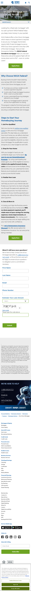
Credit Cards (4, 439)
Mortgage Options (12, 416)
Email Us (4, 395)
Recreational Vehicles (6, 434)
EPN (2, 517)
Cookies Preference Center (15, 580)
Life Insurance (4, 485)
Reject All (15, 584)
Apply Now (15, 66)
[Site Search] (29, 3)
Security (3, 511)
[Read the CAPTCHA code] (19, 308)
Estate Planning (5, 487)
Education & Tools (5, 501)
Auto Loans (4, 432)
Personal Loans (5, 444)
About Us (3, 505)
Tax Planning (4, 483)
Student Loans (4, 452)
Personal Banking (5, 413)
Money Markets (5, 472)
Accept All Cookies (15, 588)
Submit (9, 325)
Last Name (6, 275)
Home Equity (4, 427)
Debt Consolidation (6, 446)
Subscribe (15, 552)
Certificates (4, 466)
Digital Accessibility (6, 509)
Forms (2, 513)
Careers (3, 507)
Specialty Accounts (6, 481)
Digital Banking (5, 503)
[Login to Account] (25, 3)
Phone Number (8, 290)
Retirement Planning (6, 479)
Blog (2, 515)
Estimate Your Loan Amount (13, 298)
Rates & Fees (4, 497)
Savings (3, 464)
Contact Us (4, 495)
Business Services (5, 457)
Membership (4, 493)
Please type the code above (11, 312)
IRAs (2, 468)
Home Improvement (6, 448)
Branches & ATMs (5, 499)
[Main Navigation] (2, 3)
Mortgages (6, 22)
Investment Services (6, 477)
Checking (3, 462)
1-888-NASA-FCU (7, 389)
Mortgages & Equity (16, 413)
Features (4, 416)
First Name (6, 268)
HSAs (2, 470)
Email (4, 283)
